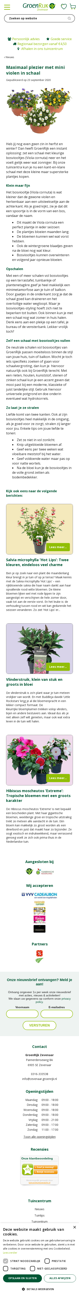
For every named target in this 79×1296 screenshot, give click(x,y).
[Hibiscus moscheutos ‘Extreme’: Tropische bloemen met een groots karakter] (39, 760)
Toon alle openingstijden (39, 1137)
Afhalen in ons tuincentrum (42, 48)
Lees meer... (58, 547)
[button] (39, 1289)
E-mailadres (57, 1007)
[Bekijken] (73, 6)
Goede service (61, 39)
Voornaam (22, 1007)
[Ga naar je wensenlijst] (64, 6)
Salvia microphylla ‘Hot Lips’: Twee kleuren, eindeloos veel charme (37, 562)
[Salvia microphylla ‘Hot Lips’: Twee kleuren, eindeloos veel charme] (39, 529)
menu (7, 7)
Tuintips (39, 1215)
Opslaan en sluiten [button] (22, 1278)
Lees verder (10, 1252)
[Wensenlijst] (64, 6)
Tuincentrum (39, 1221)
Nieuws (39, 1209)
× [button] (74, 1227)
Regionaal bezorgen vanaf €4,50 (42, 44)
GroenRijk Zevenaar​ (39, 1055)
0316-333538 (39, 1074)
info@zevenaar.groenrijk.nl (39, 1079)
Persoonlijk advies (26, 39)
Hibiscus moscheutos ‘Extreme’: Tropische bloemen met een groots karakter (38, 795)
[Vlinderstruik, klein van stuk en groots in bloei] (39, 649)
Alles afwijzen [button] (60, 1278)
